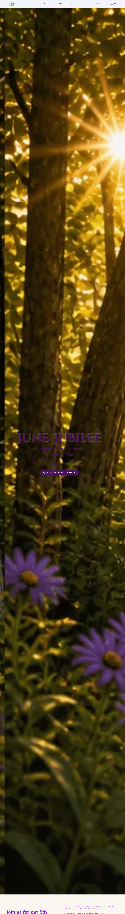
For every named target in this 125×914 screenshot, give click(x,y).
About (99, 4)
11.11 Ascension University (68, 4)
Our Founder (48, 4)
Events (86, 4)
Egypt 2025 (114, 4)
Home (36, 4)
